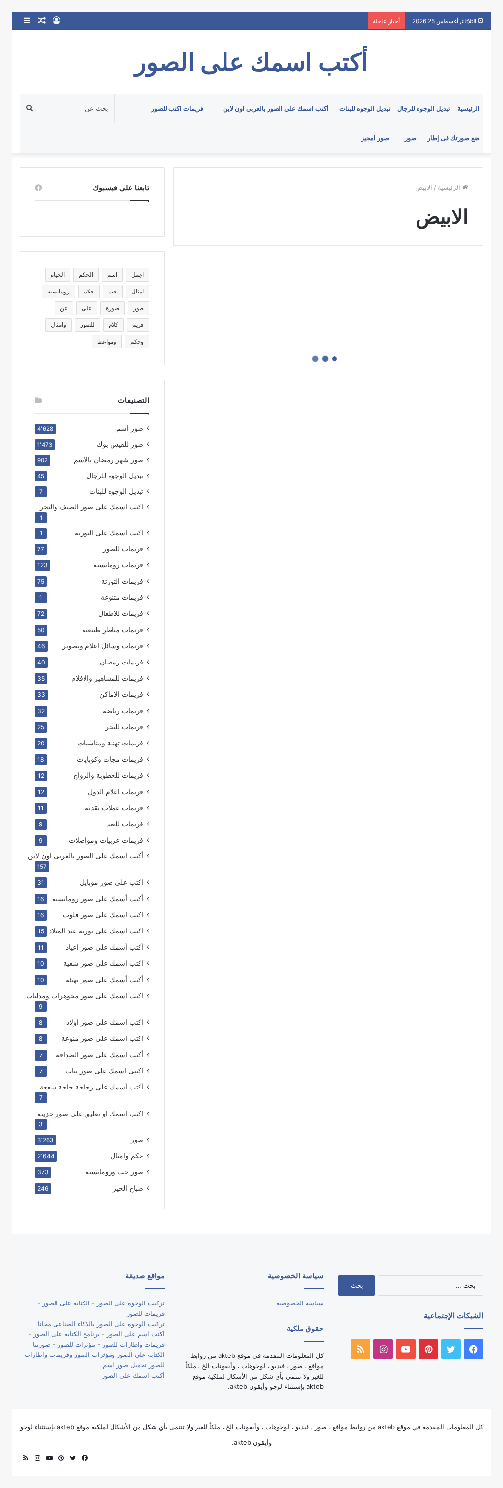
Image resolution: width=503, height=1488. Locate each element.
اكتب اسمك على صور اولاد (104, 1022)
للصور (87, 324)
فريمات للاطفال (120, 613)
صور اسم (129, 428)
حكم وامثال (127, 1155)
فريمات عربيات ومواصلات (106, 840)
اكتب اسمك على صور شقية (103, 963)
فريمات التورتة (122, 581)
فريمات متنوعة (122, 597)
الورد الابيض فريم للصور (410, 390)
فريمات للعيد (125, 824)
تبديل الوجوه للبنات (365, 108)
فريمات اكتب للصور (177, 108)
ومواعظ (106, 341)
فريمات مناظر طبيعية (112, 629)
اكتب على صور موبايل (111, 882)
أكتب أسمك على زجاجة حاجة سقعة (91, 1087)
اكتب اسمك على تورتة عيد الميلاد (96, 931)
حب (112, 291)
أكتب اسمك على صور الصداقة (99, 1054)
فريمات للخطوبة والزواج (108, 775)
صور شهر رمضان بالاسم (108, 460)
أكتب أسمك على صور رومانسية (97, 898)
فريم (138, 324)
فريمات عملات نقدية (114, 807)
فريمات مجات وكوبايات (110, 759)
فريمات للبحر (124, 726)
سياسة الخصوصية (300, 1303)
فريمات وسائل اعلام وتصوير (102, 645)
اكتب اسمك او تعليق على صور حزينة (90, 1113)
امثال (137, 291)
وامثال (58, 324)
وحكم (137, 341)
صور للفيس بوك (120, 444)
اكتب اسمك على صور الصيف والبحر (91, 507)
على (87, 308)
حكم (89, 291)
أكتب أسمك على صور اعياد (104, 947)
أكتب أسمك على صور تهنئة (104, 979)
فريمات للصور (123, 549)
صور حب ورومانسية (114, 1172)
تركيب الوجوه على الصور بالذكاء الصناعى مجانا (101, 1324)
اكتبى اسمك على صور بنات (104, 1070)
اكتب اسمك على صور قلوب (103, 914)
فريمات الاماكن (121, 694)
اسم (112, 274)
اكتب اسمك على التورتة (109, 533)
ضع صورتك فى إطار (453, 138)
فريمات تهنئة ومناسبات (110, 743)
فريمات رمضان (121, 662)
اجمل (137, 274)
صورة (112, 308)
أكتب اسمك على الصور (133, 1375)
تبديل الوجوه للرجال (423, 108)
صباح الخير (128, 1188)
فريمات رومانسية (118, 564)
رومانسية (58, 291)
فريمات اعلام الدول (115, 791)
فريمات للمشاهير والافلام (107, 678)
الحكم (86, 274)
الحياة (58, 274)
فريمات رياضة (123, 710)
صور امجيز (375, 138)
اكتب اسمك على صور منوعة (102, 1038)
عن (64, 308)
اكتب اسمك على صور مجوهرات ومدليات (84, 995)
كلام (113, 324)
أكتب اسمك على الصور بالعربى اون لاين (276, 108)
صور (411, 138)
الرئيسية (468, 108)
